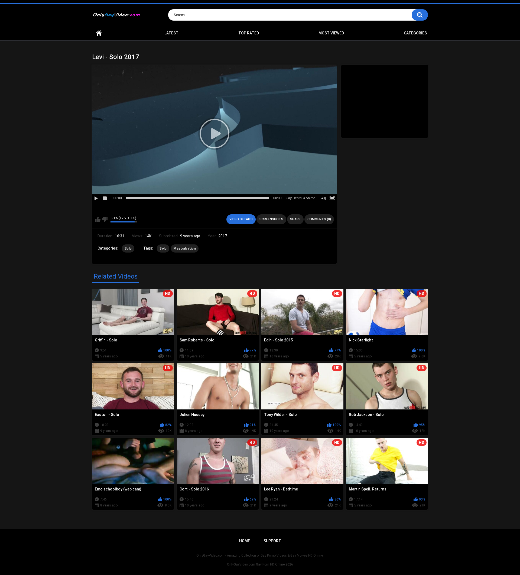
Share (295, 219)
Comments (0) (319, 219)
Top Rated (248, 33)
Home (99, 33)
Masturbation (185, 248)
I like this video (97, 219)
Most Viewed (331, 33)
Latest (171, 33)
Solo (128, 248)
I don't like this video (105, 219)
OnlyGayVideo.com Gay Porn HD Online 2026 (260, 564)
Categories (415, 33)
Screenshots (271, 219)
